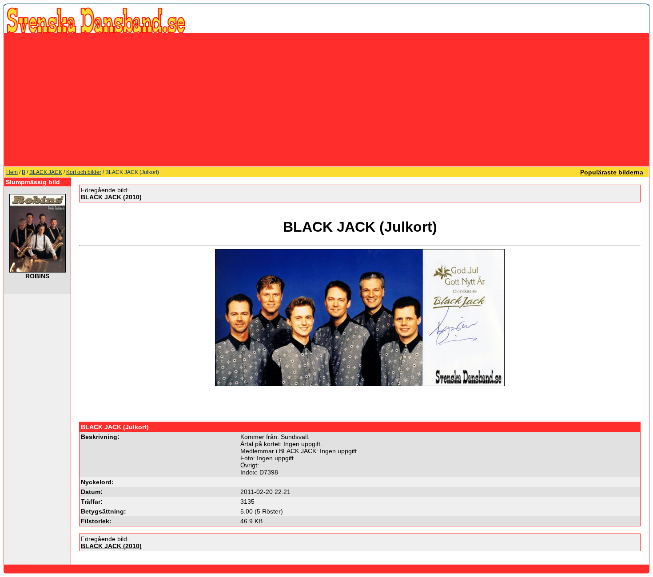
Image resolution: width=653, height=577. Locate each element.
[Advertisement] (326, 99)
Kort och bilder (83, 172)
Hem (12, 172)
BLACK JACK (45, 172)
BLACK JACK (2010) (111, 197)
